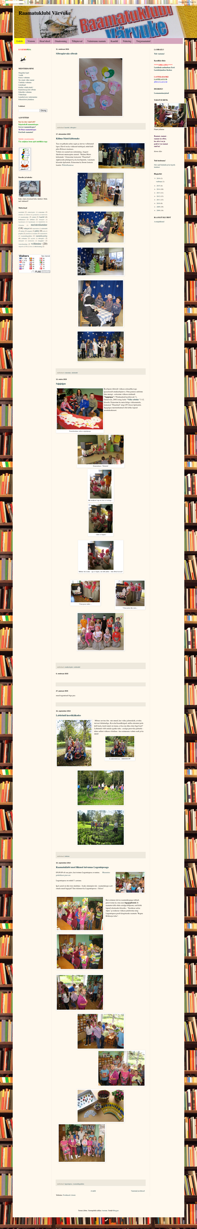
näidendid (75, 373)
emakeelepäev (69, 667)
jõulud (34, 217)
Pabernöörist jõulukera (26, 99)
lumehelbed (42, 222)
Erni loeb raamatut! (25, 132)
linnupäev (42, 220)
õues (31, 246)
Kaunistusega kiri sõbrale (27, 89)
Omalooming (61, 41)
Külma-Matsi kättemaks (67, 138)
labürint (67, 856)
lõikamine (21, 225)
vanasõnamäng (22, 244)
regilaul (33, 238)
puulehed (28, 233)
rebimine (24, 238)
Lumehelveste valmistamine (27, 97)
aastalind (21, 212)
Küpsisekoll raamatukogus (28, 124)
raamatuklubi (43, 233)
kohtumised (21, 219)
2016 (159, 178)
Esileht (19, 41)
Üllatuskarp (22, 94)
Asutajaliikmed (159, 221)
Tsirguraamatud (143, 41)
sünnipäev (21, 241)
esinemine (68, 373)
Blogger (115, 1210)
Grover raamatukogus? (27, 127)
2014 (159, 189)
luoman (104, 1210)
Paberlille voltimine (25, 92)
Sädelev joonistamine (26, 139)
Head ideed (45, 41)
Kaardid (114, 41)
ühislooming (38, 246)
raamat (35, 233)
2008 (159, 210)
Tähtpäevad (77, 41)
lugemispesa (68, 1184)
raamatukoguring (41, 236)
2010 (159, 203)
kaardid (67, 127)
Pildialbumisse (68, 165)
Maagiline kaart (23, 73)
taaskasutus (31, 241)
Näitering (127, 41)
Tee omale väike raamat (26, 80)
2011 (159, 199)
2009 (159, 207)
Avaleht (93, 1191)
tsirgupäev (41, 241)
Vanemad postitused (138, 1191)
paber (37, 230)
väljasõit (20, 246)
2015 (159, 185)
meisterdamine (39, 224)
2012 (159, 196)
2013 (159, 193)
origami (29, 231)
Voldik (20, 75)
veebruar (159, 181)
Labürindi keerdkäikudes (68, 715)
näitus (22, 231)
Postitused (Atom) (69, 1195)
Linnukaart (22, 85)
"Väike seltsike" (133, 399)
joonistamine (25, 217)
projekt (20, 233)
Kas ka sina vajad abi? (26, 122)
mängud (26, 228)
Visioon (31, 41)
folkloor (28, 215)
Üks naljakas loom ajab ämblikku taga (32, 141)
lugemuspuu (31, 222)
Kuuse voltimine (24, 77)
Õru (27, 246)
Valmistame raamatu (96, 41)
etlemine (20, 215)
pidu (44, 231)
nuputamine (35, 228)
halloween (44, 215)
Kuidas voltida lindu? (25, 87)
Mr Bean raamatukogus (27, 129)
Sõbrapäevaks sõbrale (66, 53)
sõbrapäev (73, 127)
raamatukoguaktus (78, 1184)
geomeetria (36, 215)
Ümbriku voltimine (24, 82)
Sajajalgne (61, 383)
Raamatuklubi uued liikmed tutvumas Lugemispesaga (82, 867)
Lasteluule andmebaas (162, 67)
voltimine (36, 243)
